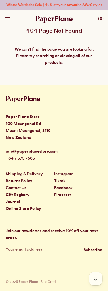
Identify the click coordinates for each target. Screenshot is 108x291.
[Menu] (7, 17)
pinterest (62, 195)
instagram (63, 174)
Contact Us (16, 188)
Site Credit (49, 281)
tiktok (59, 181)
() (101, 19)
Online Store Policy (23, 209)
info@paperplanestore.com (32, 152)
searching (45, 56)
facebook (63, 188)
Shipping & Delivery (24, 174)
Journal (13, 202)
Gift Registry (17, 195)
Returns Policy (19, 181)
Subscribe (93, 250)
